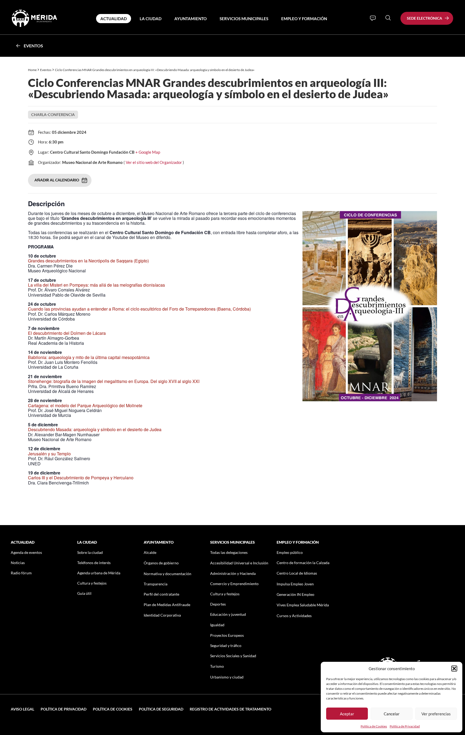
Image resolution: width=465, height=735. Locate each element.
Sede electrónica (424, 18)
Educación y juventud (228, 614)
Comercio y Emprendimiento (234, 583)
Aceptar (347, 713)
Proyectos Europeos (227, 635)
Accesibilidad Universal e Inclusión (239, 563)
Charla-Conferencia (53, 114)
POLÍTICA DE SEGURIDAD (161, 709)
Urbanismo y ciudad (227, 677)
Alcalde (150, 552)
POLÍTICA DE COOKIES (112, 709)
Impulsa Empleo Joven (295, 584)
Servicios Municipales (244, 18)
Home (32, 70)
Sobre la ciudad (90, 552)
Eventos (33, 45)
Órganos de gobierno (161, 563)
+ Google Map (147, 152)
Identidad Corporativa (162, 615)
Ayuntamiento (190, 18)
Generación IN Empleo (295, 594)
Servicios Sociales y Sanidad (233, 655)
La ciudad (150, 18)
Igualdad (217, 625)
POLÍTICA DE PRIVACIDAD (63, 709)
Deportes (218, 604)
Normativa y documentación (167, 573)
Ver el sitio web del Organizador (154, 162)
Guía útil (84, 593)
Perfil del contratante (161, 594)
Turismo (217, 666)
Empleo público (290, 552)
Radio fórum (21, 573)
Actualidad (113, 18)
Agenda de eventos (26, 552)
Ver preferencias (436, 713)
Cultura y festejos (92, 583)
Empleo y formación (304, 18)
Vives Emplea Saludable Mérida (303, 605)
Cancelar (392, 713)
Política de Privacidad (405, 726)
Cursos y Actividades (294, 615)
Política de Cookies (374, 726)
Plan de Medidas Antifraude (167, 604)
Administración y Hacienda (233, 573)
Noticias (18, 562)
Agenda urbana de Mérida (98, 573)
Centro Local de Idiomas (297, 573)
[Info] (373, 18)
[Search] (388, 18)
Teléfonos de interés (94, 562)
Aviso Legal (22, 709)
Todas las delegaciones (229, 552)
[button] (454, 668)
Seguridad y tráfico (225, 645)
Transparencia (155, 584)
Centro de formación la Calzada (303, 562)
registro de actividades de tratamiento (230, 709)
